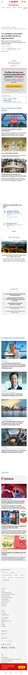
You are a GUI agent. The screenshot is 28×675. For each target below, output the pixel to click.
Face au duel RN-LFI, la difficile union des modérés (13, 553)
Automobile (10, 577)
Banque (16, 575)
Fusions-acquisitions (19, 577)
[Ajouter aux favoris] (5, 49)
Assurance (22, 575)
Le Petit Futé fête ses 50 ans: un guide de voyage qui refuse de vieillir (13, 527)
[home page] (13, 1)
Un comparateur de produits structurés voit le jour (15, 304)
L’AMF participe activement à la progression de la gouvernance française (13, 175)
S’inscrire (19, 102)
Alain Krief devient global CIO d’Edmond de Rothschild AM (15, 308)
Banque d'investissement (7, 575)
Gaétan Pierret (4, 51)
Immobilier (13, 27)
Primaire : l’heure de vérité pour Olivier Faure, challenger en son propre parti (13, 502)
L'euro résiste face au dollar (9, 153)
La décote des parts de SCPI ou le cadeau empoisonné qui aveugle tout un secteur (15, 299)
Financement (5, 572)
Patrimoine (8, 27)
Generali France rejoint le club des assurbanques (11, 130)
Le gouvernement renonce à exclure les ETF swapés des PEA (14, 256)
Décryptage (12, 572)
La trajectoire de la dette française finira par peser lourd (15, 312)
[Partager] (2, 49)
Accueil (2, 27)
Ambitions (4, 577)
